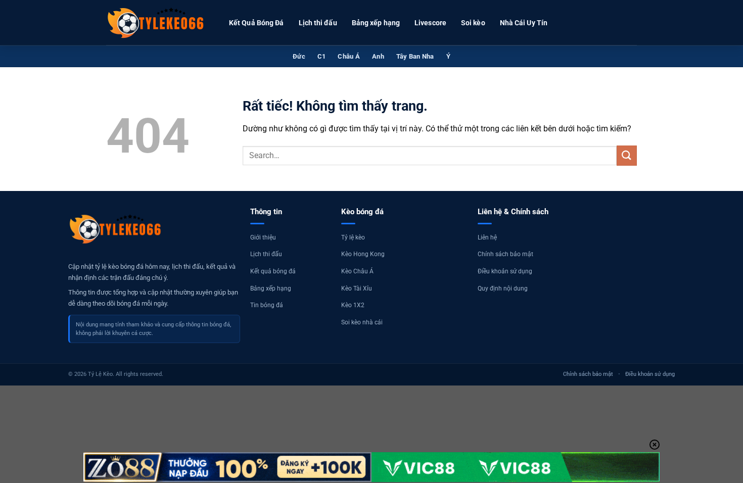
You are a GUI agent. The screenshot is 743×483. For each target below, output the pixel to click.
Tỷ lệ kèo (353, 237)
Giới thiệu (263, 237)
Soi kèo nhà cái (362, 322)
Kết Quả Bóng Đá (256, 23)
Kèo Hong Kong (363, 254)
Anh (378, 56)
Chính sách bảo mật (505, 254)
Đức (299, 56)
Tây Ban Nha (415, 56)
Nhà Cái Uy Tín (523, 23)
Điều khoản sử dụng (505, 271)
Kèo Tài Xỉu (356, 288)
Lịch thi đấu (318, 23)
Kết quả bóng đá (273, 271)
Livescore (430, 23)
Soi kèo (473, 23)
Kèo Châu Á (357, 271)
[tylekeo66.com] (156, 22)
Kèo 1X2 (352, 305)
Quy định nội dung (503, 288)
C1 (321, 56)
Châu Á (349, 56)
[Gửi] (627, 155)
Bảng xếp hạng (376, 23)
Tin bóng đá (266, 305)
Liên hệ (487, 237)
